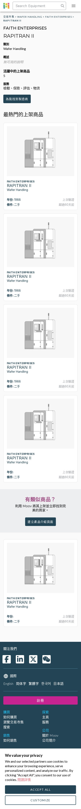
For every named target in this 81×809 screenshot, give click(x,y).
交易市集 (8, 16)
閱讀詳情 (24, 780)
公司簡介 (49, 740)
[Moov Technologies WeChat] (46, 659)
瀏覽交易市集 (13, 722)
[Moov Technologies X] (33, 659)
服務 (45, 722)
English (8, 683)
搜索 (6, 727)
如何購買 (10, 717)
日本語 (58, 683)
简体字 (21, 683)
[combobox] (36, 6)
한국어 (46, 683)
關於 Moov (50, 735)
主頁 (45, 717)
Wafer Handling (29, 16)
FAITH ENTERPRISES (58, 16)
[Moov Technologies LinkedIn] (20, 659)
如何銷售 (10, 740)
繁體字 (34, 683)
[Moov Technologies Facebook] (6, 659)
